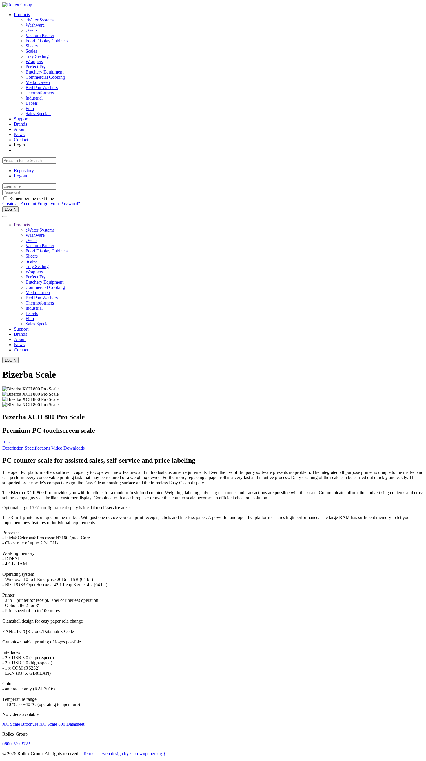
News (19, 134)
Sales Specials (38, 113)
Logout (20, 175)
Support (21, 118)
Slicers (32, 45)
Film (30, 108)
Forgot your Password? (58, 203)
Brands (20, 124)
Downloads (74, 447)
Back (7, 442)
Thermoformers (40, 92)
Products (22, 14)
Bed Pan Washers (42, 87)
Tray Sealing (37, 56)
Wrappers (34, 61)
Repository (24, 170)
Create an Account (19, 203)
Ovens (31, 30)
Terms (88, 753)
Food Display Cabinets (47, 40)
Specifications (37, 447)
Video (56, 447)
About (20, 129)
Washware (35, 25)
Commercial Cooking (45, 77)
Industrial (34, 98)
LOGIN (10, 209)
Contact (21, 139)
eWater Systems (40, 19)
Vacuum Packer (40, 35)
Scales (31, 51)
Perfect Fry (36, 66)
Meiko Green (38, 82)
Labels (32, 103)
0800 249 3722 (16, 743)
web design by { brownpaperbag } (133, 753)
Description (12, 447)
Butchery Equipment (44, 71)
